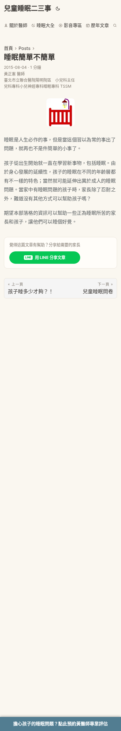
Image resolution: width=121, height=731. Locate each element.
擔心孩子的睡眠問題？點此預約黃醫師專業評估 (60, 723)
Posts (24, 48)
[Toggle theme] (58, 8)
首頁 (8, 48)
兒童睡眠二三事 (27, 8)
